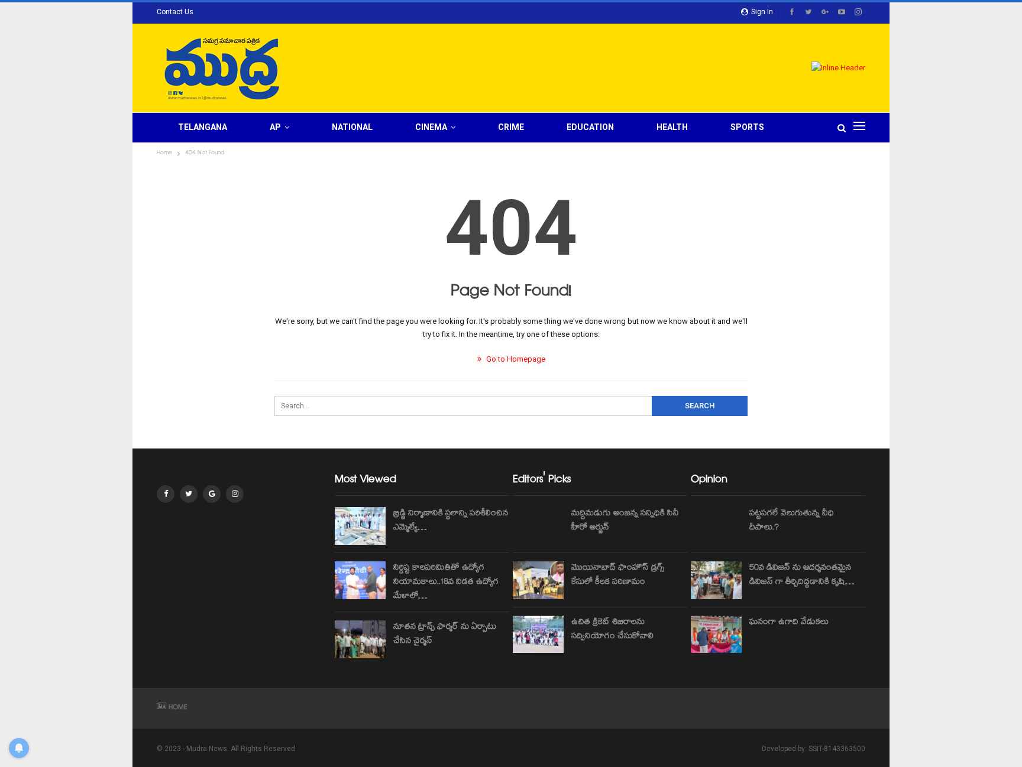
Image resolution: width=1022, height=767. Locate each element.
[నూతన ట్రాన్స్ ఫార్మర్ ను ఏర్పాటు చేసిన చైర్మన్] (360, 639)
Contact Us (175, 12)
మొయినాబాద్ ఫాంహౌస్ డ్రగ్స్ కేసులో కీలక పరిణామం (617, 575)
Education (590, 127)
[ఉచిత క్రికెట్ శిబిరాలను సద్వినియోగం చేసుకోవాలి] (538, 635)
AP (275, 127)
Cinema (431, 127)
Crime (511, 127)
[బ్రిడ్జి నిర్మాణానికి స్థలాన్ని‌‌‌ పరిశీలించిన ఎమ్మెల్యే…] (360, 526)
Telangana (202, 127)
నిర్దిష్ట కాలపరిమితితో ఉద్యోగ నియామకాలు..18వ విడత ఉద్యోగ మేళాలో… (446, 582)
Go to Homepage (514, 359)
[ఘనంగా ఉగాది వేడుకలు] (716, 635)
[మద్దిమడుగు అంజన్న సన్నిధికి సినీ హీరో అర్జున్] (538, 526)
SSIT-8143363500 (836, 749)
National (352, 127)
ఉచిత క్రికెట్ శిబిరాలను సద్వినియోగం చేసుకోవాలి (612, 630)
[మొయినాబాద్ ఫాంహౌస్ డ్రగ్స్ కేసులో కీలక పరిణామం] (538, 580)
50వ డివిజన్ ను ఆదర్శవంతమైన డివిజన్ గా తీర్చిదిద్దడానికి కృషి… (801, 575)
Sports (747, 127)
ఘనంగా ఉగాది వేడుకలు (789, 623)
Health (672, 127)
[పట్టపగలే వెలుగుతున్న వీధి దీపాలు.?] (716, 526)
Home (178, 708)
